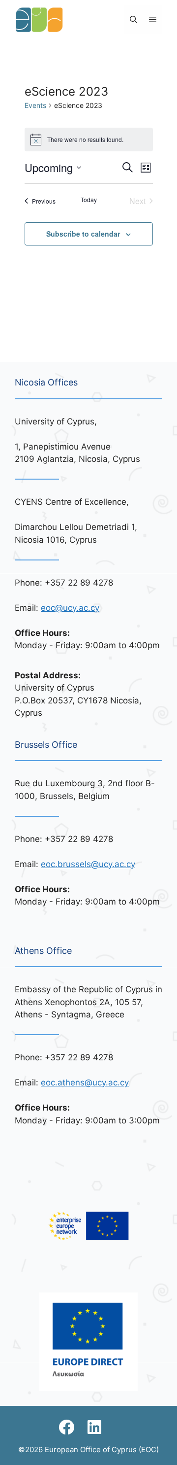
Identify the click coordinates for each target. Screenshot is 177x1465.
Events (35, 105)
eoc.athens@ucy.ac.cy (85, 1082)
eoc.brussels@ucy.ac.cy (88, 864)
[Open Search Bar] (133, 20)
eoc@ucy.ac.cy (70, 608)
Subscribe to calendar (83, 234)
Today (89, 200)
